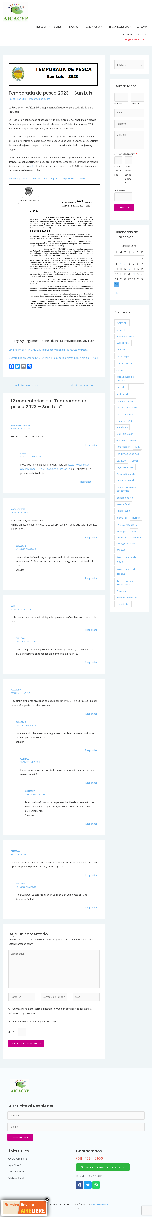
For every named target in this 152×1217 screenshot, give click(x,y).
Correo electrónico (125, 154)
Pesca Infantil (123, 504)
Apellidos (135, 103)
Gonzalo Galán (125, 433)
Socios (57, 26)
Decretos (121, 387)
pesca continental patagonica (126, 488)
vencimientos (123, 603)
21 (133, 274)
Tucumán (121, 591)
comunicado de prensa (125, 378)
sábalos (121, 550)
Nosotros (41, 26)
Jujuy (137, 446)
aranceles (122, 330)
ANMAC (122, 323)
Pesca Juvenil (124, 510)
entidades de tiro (125, 401)
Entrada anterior (26, 385)
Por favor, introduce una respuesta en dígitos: (34, 1021)
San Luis (21, 98)
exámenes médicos (125, 421)
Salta (134, 531)
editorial (122, 394)
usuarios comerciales (127, 597)
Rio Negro (121, 531)
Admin (23, 453)
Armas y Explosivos (118, 26)
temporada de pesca (39, 98)
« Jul (116, 293)
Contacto (142, 26)
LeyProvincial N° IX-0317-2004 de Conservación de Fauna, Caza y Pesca (48, 349)
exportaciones (125, 414)
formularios (122, 427)
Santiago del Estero (125, 543)
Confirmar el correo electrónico (128, 174)
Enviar (124, 207)
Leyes (135, 460)
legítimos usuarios (128, 454)
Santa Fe (136, 537)
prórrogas (122, 517)
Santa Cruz (121, 537)
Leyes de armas (125, 467)
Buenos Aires (123, 342)
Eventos (73, 26)
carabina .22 (122, 349)
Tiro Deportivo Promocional (125, 582)
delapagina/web (100, 1204)
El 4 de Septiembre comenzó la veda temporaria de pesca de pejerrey (47, 178)
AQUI (32, 166)
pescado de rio (125, 497)
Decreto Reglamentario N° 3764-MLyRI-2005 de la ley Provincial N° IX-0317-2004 (53, 358)
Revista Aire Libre (127, 524)
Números (120, 190)
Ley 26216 (121, 460)
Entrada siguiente (81, 385)
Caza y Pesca (93, 26)
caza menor (124, 363)
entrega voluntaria (127, 407)
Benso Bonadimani (126, 336)
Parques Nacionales (126, 473)
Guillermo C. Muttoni (126, 440)
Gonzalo (24, 758)
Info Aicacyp (123, 446)
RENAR (136, 517)
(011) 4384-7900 (89, 1158)
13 (129, 268)
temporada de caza (127, 559)
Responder (91, 445)
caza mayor (123, 356)
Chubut (119, 370)
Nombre (118, 103)
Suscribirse (20, 1137)
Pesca (12, 98)
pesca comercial (125, 480)
